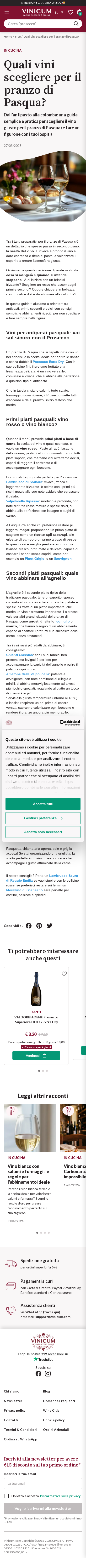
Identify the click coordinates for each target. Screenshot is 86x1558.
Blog (18, 36)
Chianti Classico (19, 655)
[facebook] (29, 926)
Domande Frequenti (59, 1401)
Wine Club (51, 1410)
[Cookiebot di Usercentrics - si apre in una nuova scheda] (61, 723)
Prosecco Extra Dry (48, 362)
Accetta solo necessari (43, 832)
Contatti (11, 1420)
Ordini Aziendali (56, 1429)
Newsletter (13, 1401)
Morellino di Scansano (24, 890)
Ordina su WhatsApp (20, 1439)
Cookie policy (53, 1420)
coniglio (63, 621)
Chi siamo (11, 1391)
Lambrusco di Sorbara (24, 482)
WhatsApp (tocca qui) (42, 1312)
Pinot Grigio (34, 558)
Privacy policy (14, 1410)
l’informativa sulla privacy (60, 1496)
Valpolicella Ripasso (22, 501)
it (56, 12)
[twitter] (50, 926)
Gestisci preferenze (40, 818)
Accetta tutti (43, 804)
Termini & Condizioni (20, 1429)
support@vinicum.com (52, 1317)
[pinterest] (39, 926)
